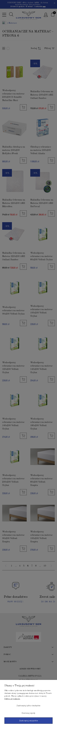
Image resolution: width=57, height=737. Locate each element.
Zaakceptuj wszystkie (28, 720)
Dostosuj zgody (28, 713)
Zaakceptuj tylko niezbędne (28, 705)
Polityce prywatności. (12, 699)
